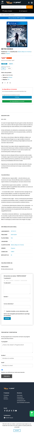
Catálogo (17, 97)
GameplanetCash (21, 400)
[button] (32, 2)
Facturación (20, 397)
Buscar (30, 6)
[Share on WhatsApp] (2, 83)
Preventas (6, 395)
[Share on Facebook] (5, 83)
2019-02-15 (13, 231)
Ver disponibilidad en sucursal (17, 101)
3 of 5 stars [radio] (11, 280)
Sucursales (19, 395)
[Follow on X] (11, 411)
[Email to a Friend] (10, 83)
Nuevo (11, 63)
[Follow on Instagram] (7, 411)
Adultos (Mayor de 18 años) (24, 51)
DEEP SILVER (14, 234)
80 (11, 255)
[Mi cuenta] (29, 2)
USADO (12, 251)
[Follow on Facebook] (5, 411)
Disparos (8, 53)
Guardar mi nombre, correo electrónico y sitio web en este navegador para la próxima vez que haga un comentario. (17, 313)
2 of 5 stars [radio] (7, 280)
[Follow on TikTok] (9, 411)
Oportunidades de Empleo (23, 402)
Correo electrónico (9, 303)
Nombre (6, 296)
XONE (9, 68)
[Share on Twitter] (7, 83)
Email (2, 362)
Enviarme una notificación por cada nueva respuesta (12, 372)
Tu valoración (7, 283)
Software (12, 14)
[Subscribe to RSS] (13, 411)
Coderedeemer (20, 398)
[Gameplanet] (13, 2)
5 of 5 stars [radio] (23, 280)
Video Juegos (6, 14)
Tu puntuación (7, 278)
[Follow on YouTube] (16, 411)
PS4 (8, 51)
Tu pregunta (4, 341)
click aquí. (23, 17)
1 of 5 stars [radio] (4, 280)
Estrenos (6, 398)
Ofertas (6, 397)
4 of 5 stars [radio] (17, 280)
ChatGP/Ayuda (9, 417)
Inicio (2, 14)
